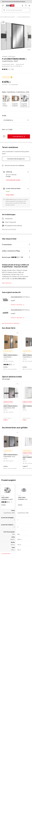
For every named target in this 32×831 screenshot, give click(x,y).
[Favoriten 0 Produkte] (26, 5)
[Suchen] (4, 10)
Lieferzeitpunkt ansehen (13, 180)
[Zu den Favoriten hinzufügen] (4, 136)
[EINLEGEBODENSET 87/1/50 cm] (5, 312)
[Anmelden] (22, 5)
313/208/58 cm (8, 120)
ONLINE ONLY (6, 77)
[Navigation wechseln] (3, 5)
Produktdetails (7, 244)
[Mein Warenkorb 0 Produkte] (29, 5)
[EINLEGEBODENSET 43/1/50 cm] (5, 299)
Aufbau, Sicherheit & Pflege (11, 251)
